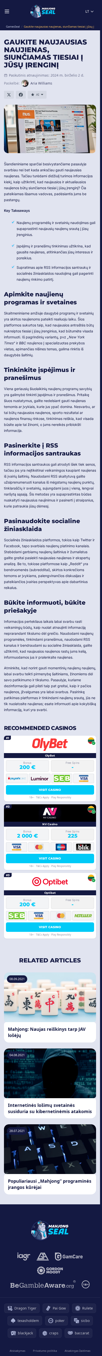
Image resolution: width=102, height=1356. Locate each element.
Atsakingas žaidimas (77, 1351)
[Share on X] (9, 95)
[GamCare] (68, 1257)
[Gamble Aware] (43, 1284)
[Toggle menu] (7, 11)
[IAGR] (23, 1257)
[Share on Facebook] (21, 95)
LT (87, 11)
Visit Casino (50, 790)
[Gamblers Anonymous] (42, 1257)
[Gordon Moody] (50, 1270)
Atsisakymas (17, 1351)
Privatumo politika (45, 1351)
